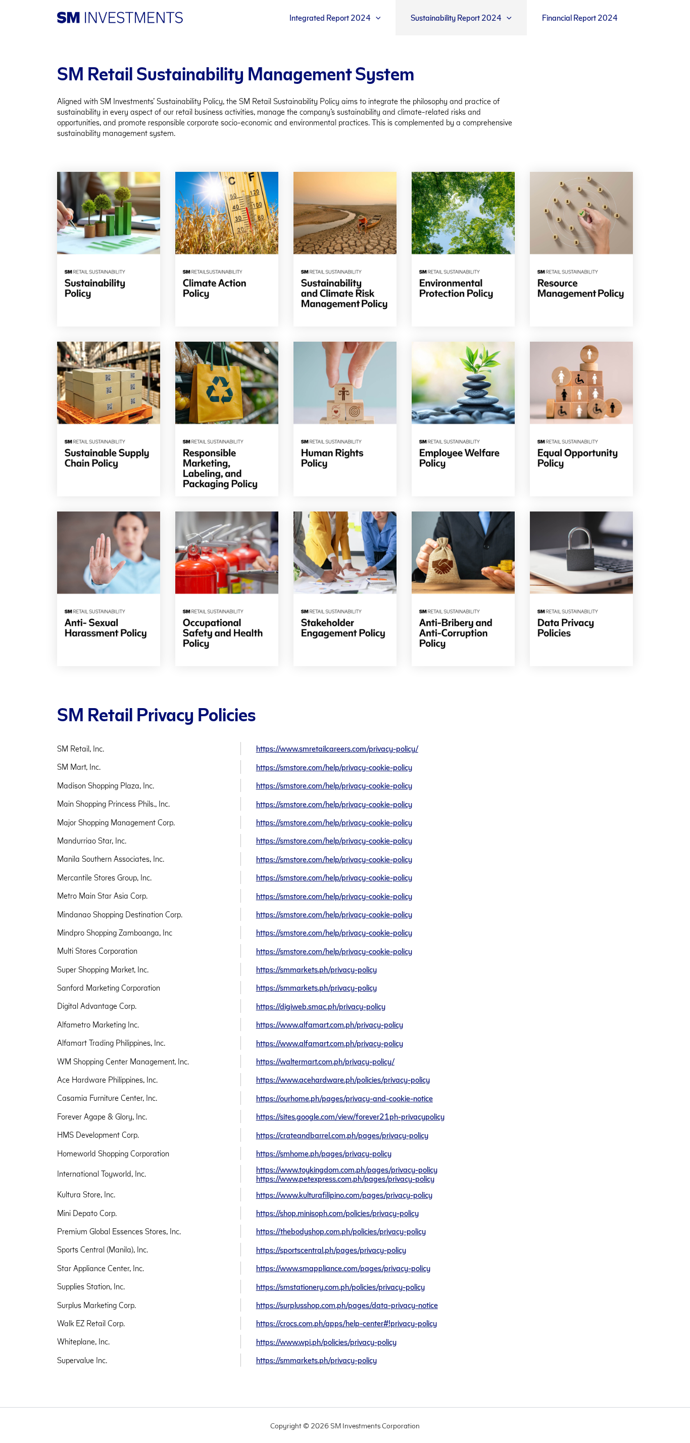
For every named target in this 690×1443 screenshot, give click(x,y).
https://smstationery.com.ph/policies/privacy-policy (340, 1286)
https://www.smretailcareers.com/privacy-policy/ (337, 748)
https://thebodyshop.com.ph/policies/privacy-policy (341, 1231)
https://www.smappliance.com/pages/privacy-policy (343, 1268)
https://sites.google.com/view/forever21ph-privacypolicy (350, 1116)
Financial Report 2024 (580, 17)
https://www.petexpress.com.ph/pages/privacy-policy (345, 1178)
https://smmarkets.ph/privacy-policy (316, 969)
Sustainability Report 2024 (456, 17)
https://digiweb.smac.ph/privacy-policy (320, 1006)
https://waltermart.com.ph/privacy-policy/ (325, 1061)
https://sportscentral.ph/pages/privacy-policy (331, 1249)
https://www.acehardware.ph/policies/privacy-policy (343, 1079)
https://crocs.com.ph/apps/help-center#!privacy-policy (346, 1323)
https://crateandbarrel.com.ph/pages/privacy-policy (342, 1135)
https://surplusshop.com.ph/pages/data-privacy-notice (347, 1305)
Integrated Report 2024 (330, 17)
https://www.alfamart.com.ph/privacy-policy (329, 1024)
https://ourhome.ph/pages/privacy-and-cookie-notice (344, 1098)
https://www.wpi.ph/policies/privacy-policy (326, 1341)
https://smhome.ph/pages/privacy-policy (323, 1153)
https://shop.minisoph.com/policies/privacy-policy (337, 1213)
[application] (376, 17)
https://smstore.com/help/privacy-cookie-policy (334, 767)
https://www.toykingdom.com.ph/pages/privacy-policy (346, 1169)
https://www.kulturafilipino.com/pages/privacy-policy (344, 1194)
